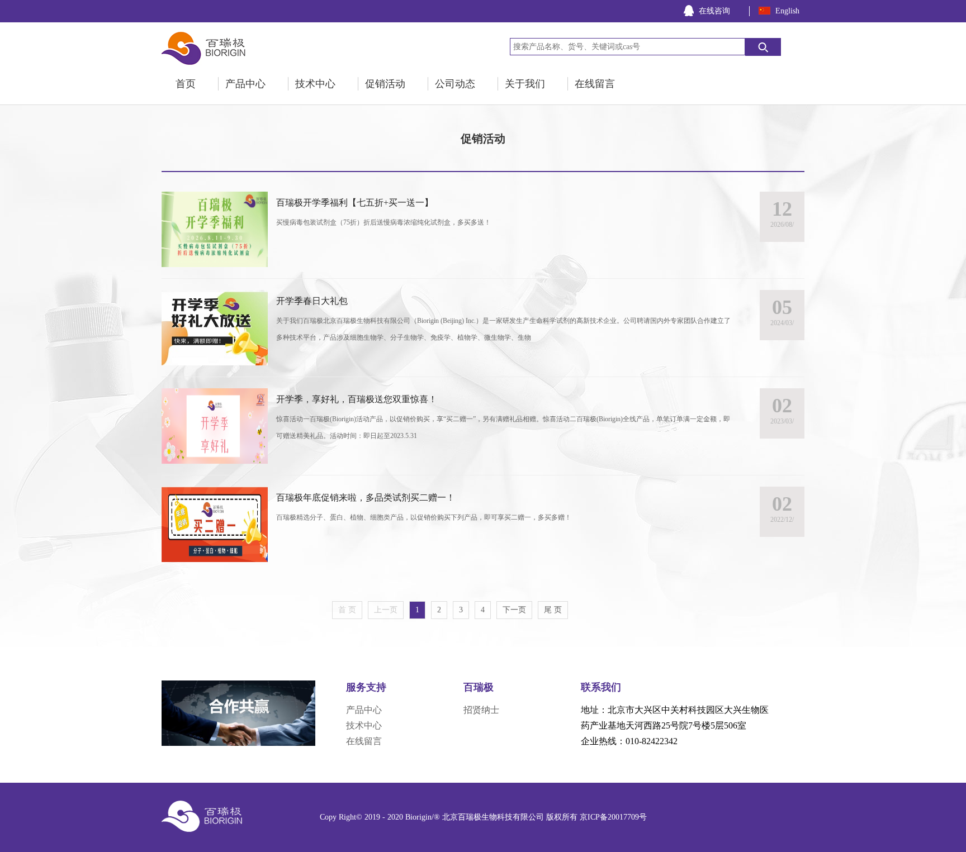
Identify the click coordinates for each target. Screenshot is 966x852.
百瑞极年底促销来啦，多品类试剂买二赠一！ (365, 497)
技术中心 (315, 83)
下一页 (514, 610)
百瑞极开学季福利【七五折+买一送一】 (354, 202)
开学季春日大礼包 (312, 301)
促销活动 (385, 83)
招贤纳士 (481, 710)
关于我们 (525, 83)
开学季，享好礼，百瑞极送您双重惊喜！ (356, 399)
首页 (186, 83)
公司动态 (455, 83)
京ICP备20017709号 (613, 817)
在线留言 (595, 83)
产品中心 (245, 83)
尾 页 (553, 610)
